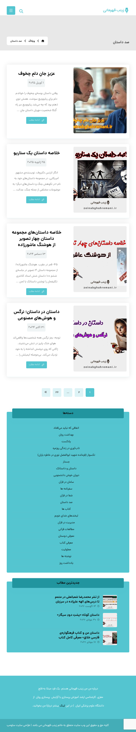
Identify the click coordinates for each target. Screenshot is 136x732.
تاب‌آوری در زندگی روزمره (66, 448)
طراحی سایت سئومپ (18, 725)
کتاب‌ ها (66, 509)
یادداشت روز (66, 563)
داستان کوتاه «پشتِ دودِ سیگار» (78, 615)
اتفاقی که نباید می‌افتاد (66, 428)
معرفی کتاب (66, 543)
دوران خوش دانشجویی (66, 475)
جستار (66, 462)
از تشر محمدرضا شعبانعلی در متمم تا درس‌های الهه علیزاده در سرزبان (77, 599)
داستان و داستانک (66, 469)
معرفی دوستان (66, 536)
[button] (11, 10)
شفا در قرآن (66, 496)
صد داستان (66, 502)
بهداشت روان (66, 435)
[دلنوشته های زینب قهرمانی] (116, 10)
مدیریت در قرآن (66, 523)
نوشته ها (66, 556)
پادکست (66, 442)
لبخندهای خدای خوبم (66, 516)
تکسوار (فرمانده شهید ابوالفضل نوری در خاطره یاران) (66, 455)
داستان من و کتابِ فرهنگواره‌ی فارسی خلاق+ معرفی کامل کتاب (79, 635)
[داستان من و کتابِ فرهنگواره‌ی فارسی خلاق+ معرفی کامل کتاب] (110, 638)
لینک (62, 706)
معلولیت (66, 550)
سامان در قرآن (66, 482)
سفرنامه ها (66, 489)
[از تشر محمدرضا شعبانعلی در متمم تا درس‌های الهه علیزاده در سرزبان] (110, 602)
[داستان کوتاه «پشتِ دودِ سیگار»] (110, 620)
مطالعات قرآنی (66, 529)
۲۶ (57, 392)
